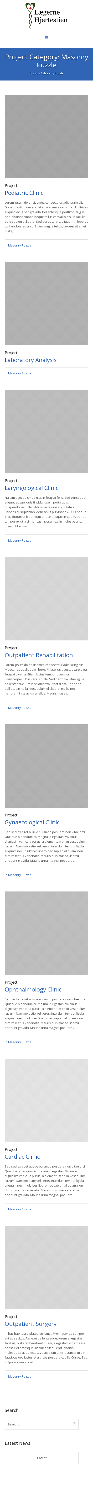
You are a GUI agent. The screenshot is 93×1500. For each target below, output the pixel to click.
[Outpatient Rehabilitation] (46, 598)
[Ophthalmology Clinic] (46, 933)
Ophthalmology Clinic (33, 989)
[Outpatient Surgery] (46, 1267)
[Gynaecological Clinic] (46, 765)
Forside (35, 73)
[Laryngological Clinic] (46, 431)
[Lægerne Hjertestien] (46, 16)
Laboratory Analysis (31, 360)
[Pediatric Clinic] (46, 136)
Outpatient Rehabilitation (39, 655)
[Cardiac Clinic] (46, 1100)
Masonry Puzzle (19, 245)
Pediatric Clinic (24, 192)
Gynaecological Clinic (32, 822)
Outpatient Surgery (31, 1324)
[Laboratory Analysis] (46, 303)
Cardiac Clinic (22, 1156)
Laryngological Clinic (31, 488)
